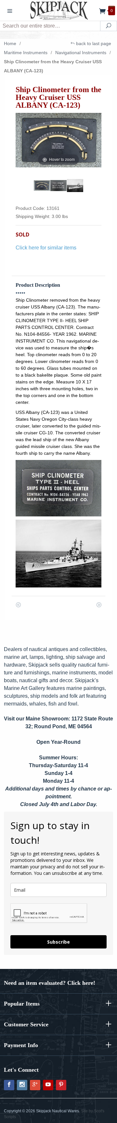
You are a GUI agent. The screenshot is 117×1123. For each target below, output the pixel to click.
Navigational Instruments (80, 52)
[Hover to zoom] (58, 139)
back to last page (93, 43)
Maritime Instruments (25, 52)
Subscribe (58, 942)
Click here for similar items (46, 247)
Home (10, 43)
